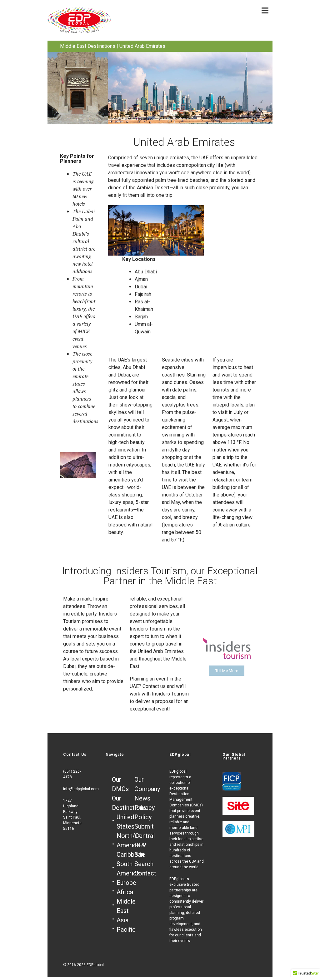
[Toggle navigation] (265, 10)
